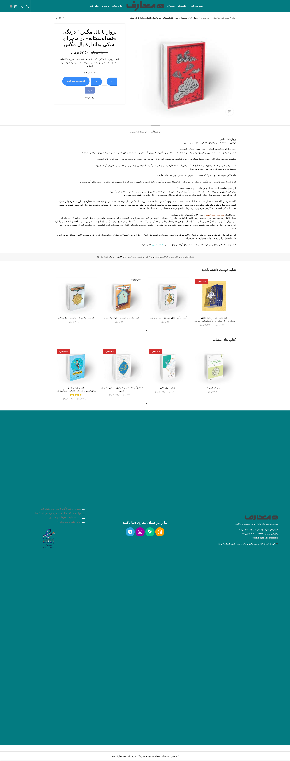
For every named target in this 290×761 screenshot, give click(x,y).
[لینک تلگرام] (98, 257)
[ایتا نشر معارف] (159, 531)
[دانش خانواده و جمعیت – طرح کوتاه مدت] (122, 296)
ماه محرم (205, 18)
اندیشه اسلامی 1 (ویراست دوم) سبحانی (76, 318)
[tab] (155, 130)
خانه (234, 18)
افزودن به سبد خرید (76, 81)
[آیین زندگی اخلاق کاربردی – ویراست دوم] (168, 296)
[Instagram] (140, 531)
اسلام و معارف (153, 257)
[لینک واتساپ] (102, 257)
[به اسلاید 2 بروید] (143, 330)
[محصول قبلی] (63, 18)
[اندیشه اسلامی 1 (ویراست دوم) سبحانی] (75, 296)
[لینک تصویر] (48, 538)
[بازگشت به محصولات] (60, 18)
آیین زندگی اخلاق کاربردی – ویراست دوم (168, 318)
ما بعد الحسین (157, 244)
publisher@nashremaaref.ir (265, 538)
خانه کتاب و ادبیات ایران (69, 522)
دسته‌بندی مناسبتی (221, 18)
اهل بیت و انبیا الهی (169, 257)
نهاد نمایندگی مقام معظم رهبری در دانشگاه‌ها (58, 513)
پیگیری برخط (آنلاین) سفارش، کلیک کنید (60, 509)
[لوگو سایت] (145, 6)
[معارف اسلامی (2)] (214, 366)
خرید (90, 90)
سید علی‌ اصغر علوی (126, 257)
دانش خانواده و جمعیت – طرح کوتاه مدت (122, 318)
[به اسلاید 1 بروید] (146, 330)
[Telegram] (130, 531)
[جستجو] (21, 6)
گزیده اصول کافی (168, 388)
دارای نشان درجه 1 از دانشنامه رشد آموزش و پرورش (75, 391)
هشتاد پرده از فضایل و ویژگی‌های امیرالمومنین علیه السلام (214, 321)
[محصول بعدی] (56, 18)
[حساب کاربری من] (27, 6)
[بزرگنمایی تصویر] (229, 111)
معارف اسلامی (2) (214, 388)
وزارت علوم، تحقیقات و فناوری (65, 517)
